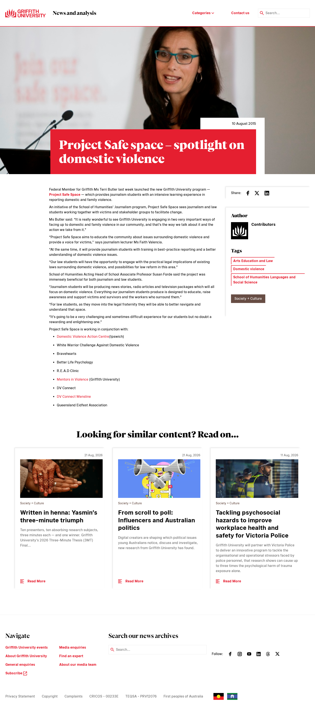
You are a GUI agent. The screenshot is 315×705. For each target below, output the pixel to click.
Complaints (73, 696)
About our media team (77, 665)
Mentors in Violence (72, 379)
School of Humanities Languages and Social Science (264, 279)
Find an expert (71, 656)
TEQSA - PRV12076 (141, 696)
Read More (36, 581)
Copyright (50, 696)
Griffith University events (26, 647)
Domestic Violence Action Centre (83, 336)
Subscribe (14, 673)
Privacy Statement (20, 696)
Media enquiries (72, 647)
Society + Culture (248, 299)
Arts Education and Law (253, 261)
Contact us (240, 13)
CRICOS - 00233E (103, 696)
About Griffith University (26, 656)
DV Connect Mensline (74, 397)
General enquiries (20, 665)
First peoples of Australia (183, 696)
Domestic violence (248, 269)
